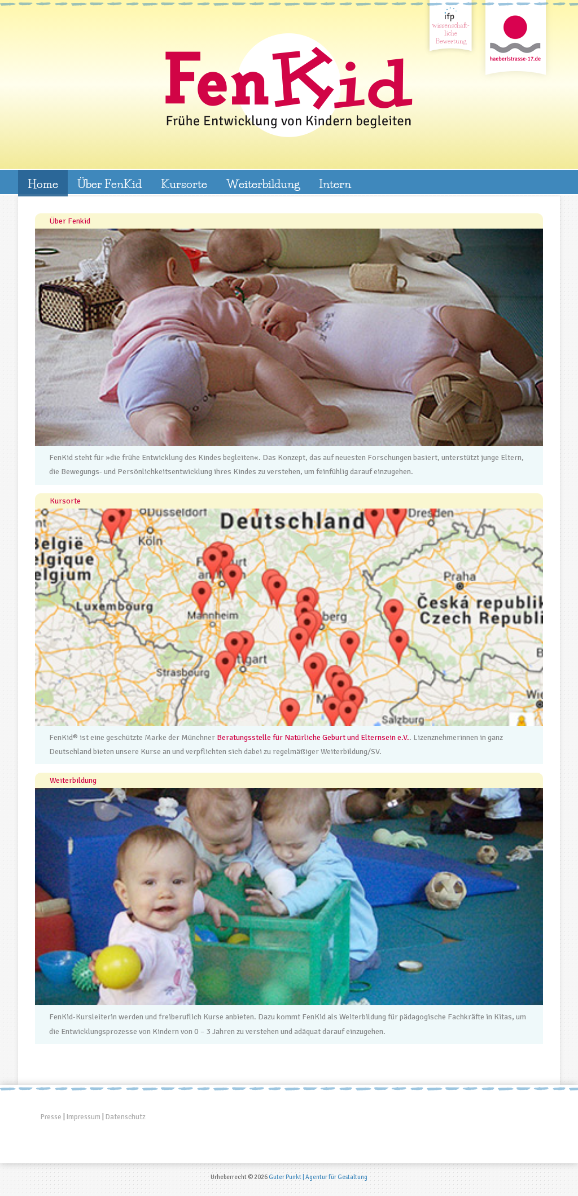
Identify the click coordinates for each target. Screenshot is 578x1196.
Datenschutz (126, 1116)
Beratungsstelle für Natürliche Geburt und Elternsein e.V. (313, 737)
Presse (51, 1116)
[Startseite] (289, 85)
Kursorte (184, 183)
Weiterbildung (263, 183)
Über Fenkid (70, 221)
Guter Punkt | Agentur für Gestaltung (318, 1177)
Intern (335, 183)
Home (43, 183)
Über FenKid (109, 183)
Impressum (83, 1116)
